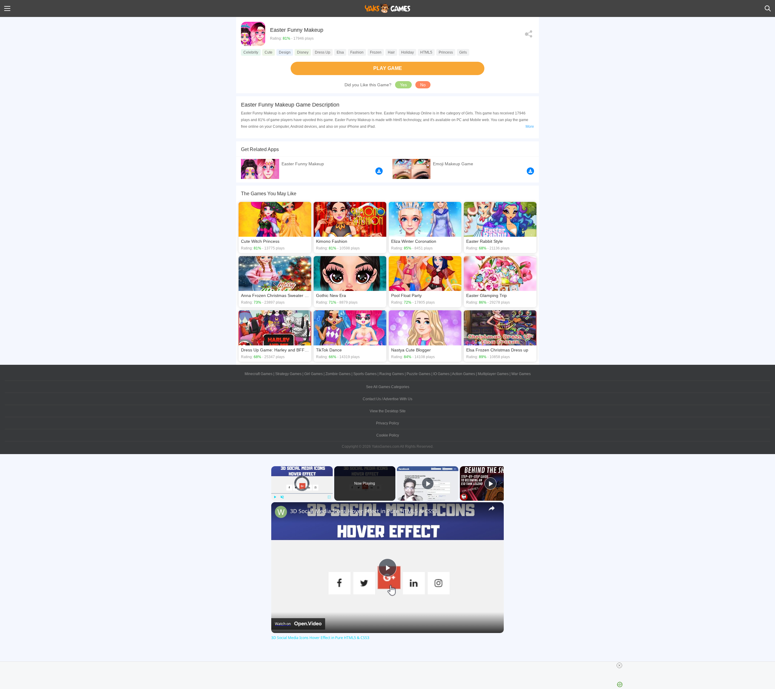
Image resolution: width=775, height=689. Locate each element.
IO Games (441, 374)
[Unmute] (282, 497)
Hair (391, 52)
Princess (446, 52)
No (423, 84)
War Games (521, 374)
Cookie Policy (387, 435)
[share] (491, 508)
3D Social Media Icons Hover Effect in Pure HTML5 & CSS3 (363, 511)
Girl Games (313, 374)
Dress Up (322, 52)
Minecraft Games (258, 374)
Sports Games (365, 374)
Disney (302, 52)
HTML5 (426, 52)
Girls (463, 52)
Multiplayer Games (493, 374)
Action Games (463, 374)
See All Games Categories (387, 387)
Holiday (407, 52)
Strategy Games (288, 374)
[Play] (275, 497)
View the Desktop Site (388, 411)
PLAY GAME (387, 68)
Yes (403, 84)
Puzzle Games (418, 374)
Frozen (375, 52)
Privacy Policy (387, 423)
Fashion (357, 52)
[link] (281, 512)
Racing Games (391, 374)
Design (285, 52)
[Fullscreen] (329, 497)
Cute (268, 52)
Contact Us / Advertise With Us (387, 399)
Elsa (340, 52)
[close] (619, 665)
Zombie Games (338, 374)
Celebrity (250, 52)
